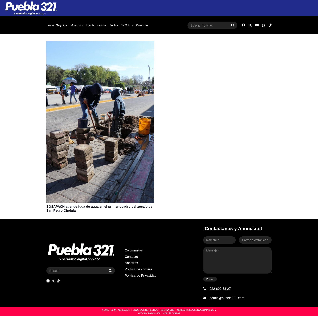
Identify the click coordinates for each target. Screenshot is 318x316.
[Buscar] (232, 25)
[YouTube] (257, 25)
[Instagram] (263, 25)
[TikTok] (270, 25)
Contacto (131, 256)
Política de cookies (138, 269)
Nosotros (131, 263)
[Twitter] (250, 25)
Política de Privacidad (140, 275)
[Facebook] (243, 25)
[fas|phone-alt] (206, 288)
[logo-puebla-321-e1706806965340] (30, 8)
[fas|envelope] (206, 298)
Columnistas (134, 250)
